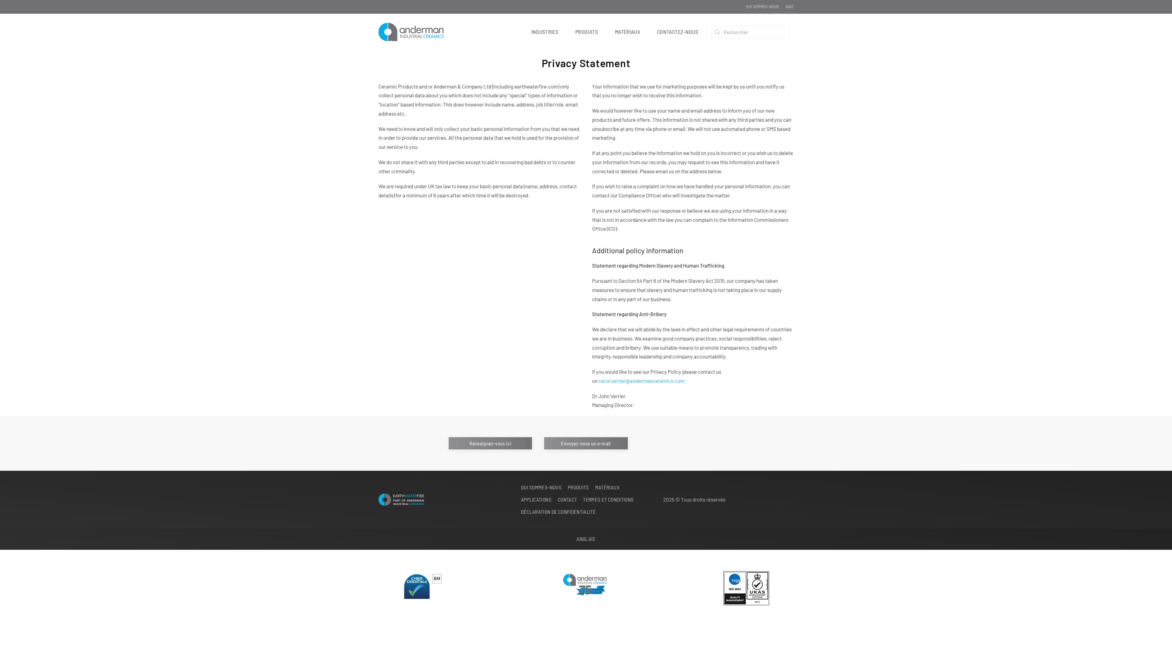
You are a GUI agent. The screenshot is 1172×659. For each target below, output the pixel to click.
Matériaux (627, 31)
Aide (790, 6)
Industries (545, 31)
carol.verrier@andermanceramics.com (642, 381)
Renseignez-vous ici (490, 443)
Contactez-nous (677, 31)
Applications (536, 499)
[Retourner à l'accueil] (413, 32)
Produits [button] (586, 31)
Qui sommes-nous (762, 6)
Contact (567, 499)
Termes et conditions (608, 499)
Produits (578, 487)
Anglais (586, 539)
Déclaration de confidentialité (558, 512)
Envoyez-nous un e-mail (586, 443)
